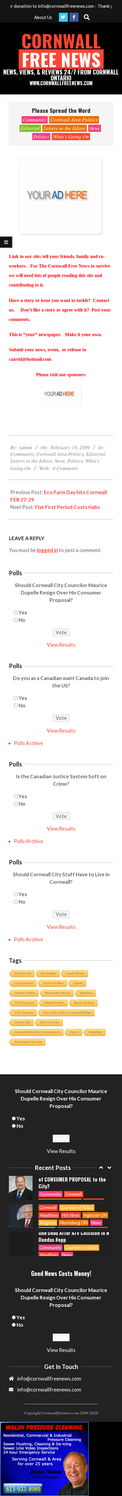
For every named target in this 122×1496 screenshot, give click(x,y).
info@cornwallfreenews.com (49, 1389)
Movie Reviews (84, 1002)
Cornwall (73, 1194)
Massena (86, 992)
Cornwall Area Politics (74, 119)
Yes (23, 612)
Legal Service (24, 983)
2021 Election (24, 1012)
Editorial (30, 128)
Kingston (48, 1222)
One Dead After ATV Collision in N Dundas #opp (73, 1236)
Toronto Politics (53, 983)
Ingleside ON (95, 1215)
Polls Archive (28, 743)
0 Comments (65, 468)
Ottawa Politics (54, 1002)
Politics (41, 136)
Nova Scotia (23, 973)
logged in (47, 550)
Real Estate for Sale (28, 1041)
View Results (61, 645)
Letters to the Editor (65, 128)
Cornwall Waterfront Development (37, 1032)
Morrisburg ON (73, 1222)
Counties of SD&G (76, 1207)
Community (34, 119)
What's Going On (71, 136)
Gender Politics (25, 992)
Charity (78, 983)
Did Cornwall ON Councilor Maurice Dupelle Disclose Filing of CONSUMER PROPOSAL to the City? (72, 1176)
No (22, 620)
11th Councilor (50, 1022)
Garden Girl (22, 1022)
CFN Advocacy (24, 1002)
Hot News (71, 1215)
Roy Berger (48, 973)
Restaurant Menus (57, 992)
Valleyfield (95, 1032)
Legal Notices (75, 973)
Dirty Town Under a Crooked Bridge (67, 1012)
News (94, 128)
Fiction (74, 1032)
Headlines (49, 1215)
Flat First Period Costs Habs (67, 507)
